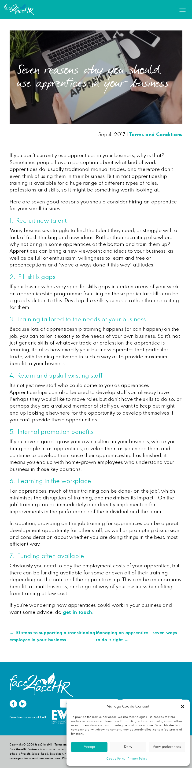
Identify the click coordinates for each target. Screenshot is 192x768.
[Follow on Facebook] (13, 704)
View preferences (167, 747)
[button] (182, 706)
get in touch (77, 612)
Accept (89, 747)
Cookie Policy (116, 758)
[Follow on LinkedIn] (22, 704)
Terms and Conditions (155, 134)
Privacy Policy (137, 758)
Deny (128, 747)
